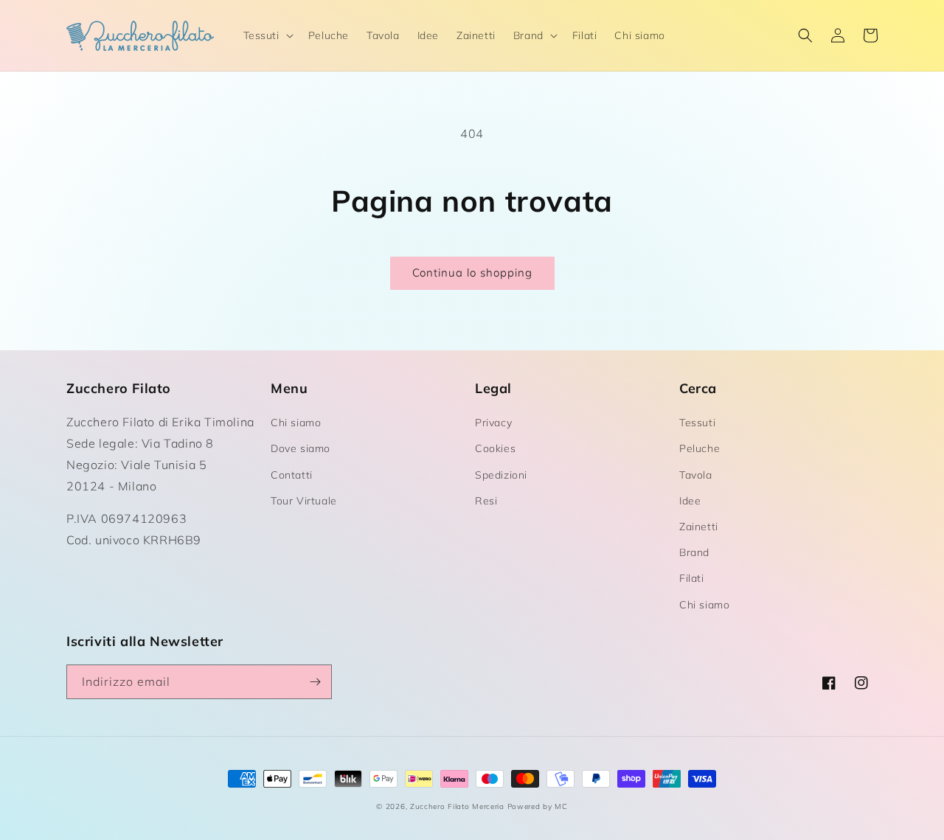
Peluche (699, 448)
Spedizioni (501, 475)
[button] (267, 35)
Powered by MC (537, 806)
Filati (691, 578)
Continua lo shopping (472, 272)
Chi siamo (296, 422)
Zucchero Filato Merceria (457, 806)
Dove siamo (300, 448)
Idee (690, 500)
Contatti (292, 475)
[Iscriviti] (315, 681)
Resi (486, 500)
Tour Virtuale (304, 500)
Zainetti (698, 526)
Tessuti (697, 422)
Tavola (695, 475)
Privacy (493, 422)
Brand (694, 552)
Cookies (495, 448)
